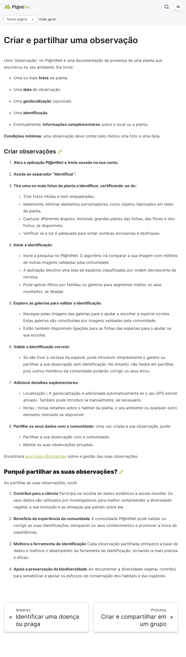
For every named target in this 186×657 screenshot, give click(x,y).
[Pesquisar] (166, 7)
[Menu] (178, 7)
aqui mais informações (46, 456)
